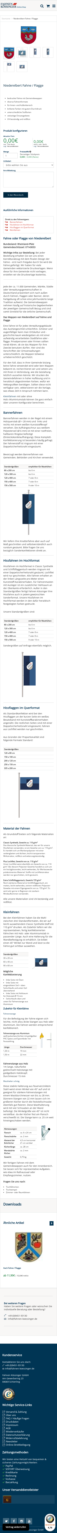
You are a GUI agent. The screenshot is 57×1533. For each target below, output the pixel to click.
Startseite (6, 18)
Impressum (12, 1424)
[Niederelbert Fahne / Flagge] (28, 35)
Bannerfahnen (16, 222)
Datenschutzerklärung (18, 1434)
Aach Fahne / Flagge (12, 1268)
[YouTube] (29, 1521)
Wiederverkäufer (15, 1431)
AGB (8, 1428)
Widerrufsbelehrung (17, 1438)
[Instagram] (21, 1521)
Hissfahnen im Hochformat (22, 224)
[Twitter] (6, 1521)
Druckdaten (12, 1421)
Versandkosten (12, 146)
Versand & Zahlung (16, 1411)
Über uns (11, 1415)
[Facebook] (14, 1521)
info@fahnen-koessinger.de (19, 1368)
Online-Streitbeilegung (18, 1444)
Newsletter (12, 1441)
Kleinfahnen (15, 230)
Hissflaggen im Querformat (22, 227)
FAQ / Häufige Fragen (17, 1418)
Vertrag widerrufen (16, 1526)
